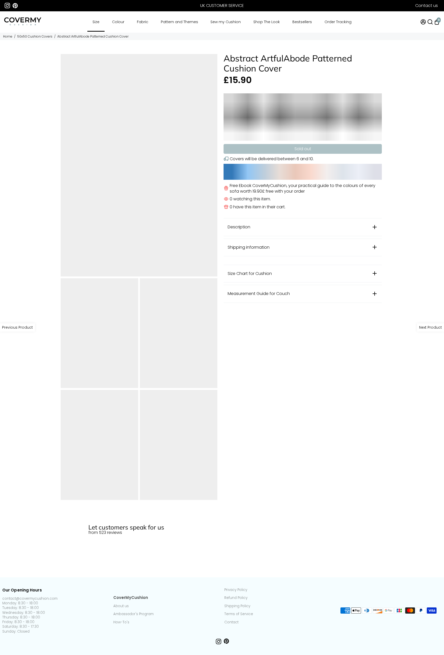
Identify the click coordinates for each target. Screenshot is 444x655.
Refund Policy (235, 598)
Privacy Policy (235, 590)
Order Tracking (338, 21)
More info (432, 515)
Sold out (302, 149)
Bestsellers (302, 21)
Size (95, 21)
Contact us (426, 5)
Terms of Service (238, 614)
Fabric (142, 21)
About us (121, 606)
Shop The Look (266, 21)
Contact (231, 622)
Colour (118, 21)
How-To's (121, 622)
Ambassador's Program (133, 614)
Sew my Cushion (225, 21)
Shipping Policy (237, 606)
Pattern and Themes (179, 21)
